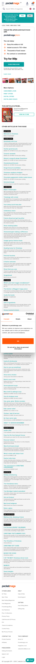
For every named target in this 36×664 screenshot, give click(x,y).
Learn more (7, 74)
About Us (20, 639)
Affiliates (4, 642)
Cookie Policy (5, 628)
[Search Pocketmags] (4, 9)
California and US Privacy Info (8, 621)
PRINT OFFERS (8, 93)
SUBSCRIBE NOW (14, 64)
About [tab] (30, 319)
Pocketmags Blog (7, 606)
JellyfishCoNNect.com (24, 649)
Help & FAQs (21, 594)
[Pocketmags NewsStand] (12, 3)
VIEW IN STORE (24, 114)
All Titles (4, 594)
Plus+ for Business (7, 613)
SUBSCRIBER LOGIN (10, 91)
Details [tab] (18, 319)
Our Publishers (6, 610)
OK (18, 341)
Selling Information (7, 651)
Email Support (21, 597)
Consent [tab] (6, 319)
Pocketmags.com (23, 642)
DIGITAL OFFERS (9, 96)
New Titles (5, 597)
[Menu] (3, 3)
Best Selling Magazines (8, 600)
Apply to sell (5, 654)
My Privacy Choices (7, 631)
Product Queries (6, 639)
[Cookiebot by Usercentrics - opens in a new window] (26, 314)
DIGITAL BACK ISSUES (10, 99)
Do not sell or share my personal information (18, 348)
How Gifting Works (23, 605)
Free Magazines (6, 603)
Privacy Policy (5, 616)
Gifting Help (21, 608)
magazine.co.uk (22, 645)
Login (3, 657)
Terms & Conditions (7, 625)
